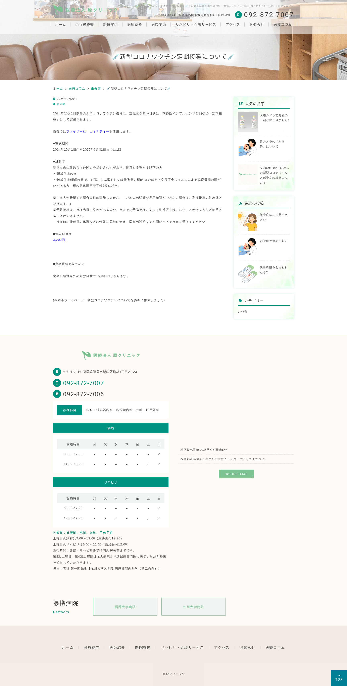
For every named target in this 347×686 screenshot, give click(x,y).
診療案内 (110, 24)
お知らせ (256, 24)
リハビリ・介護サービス (196, 24)
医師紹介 (134, 24)
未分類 (61, 104)
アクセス (233, 24)
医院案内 (158, 24)
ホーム (60, 24)
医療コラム (283, 24)
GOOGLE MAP (236, 474)
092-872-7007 (83, 383)
